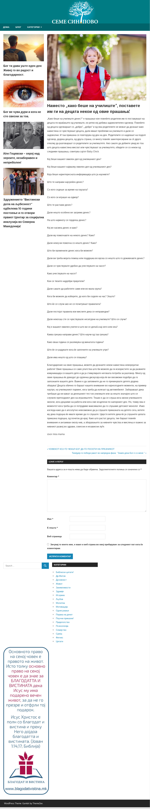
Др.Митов (61, 576)
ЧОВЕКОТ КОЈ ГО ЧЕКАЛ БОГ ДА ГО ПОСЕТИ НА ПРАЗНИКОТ (81, 449)
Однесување (62, 610)
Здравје (60, 591)
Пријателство (63, 622)
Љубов (59, 599)
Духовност (61, 579)
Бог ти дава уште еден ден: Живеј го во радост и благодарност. (22, 70)
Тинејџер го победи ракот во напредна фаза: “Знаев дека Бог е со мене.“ (108, 453)
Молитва (60, 603)
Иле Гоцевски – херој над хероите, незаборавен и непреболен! (21, 157)
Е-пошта (52, 527)
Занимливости (63, 587)
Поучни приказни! (65, 618)
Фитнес (59, 637)
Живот (59, 583)
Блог (18, 27)
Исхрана (60, 595)
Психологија (62, 626)
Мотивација (62, 606)
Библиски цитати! (65, 572)
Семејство (61, 630)
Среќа (59, 633)
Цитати (59, 641)
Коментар (53, 476)
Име (50, 519)
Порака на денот (64, 614)
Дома (6, 27)
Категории (33, 27)
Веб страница (54, 536)
